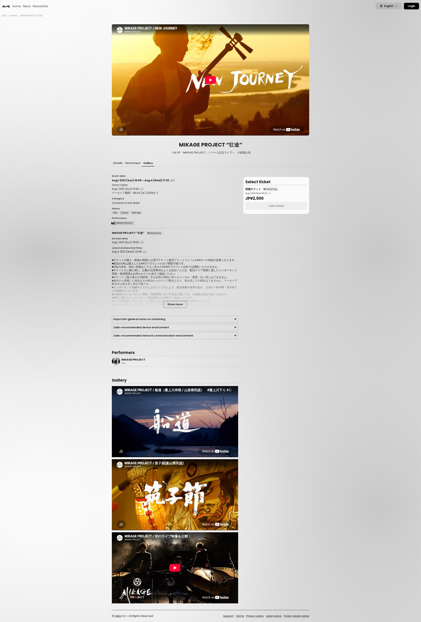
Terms (240, 616)
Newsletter (40, 6)
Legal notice (274, 616)
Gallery (148, 163)
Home (16, 6)
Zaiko (118, 616)
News (27, 6)
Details (118, 163)
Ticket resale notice (296, 616)
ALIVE (4, 15)
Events (14, 15)
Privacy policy (255, 616)
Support (228, 616)
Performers (133, 163)
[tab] (118, 163)
